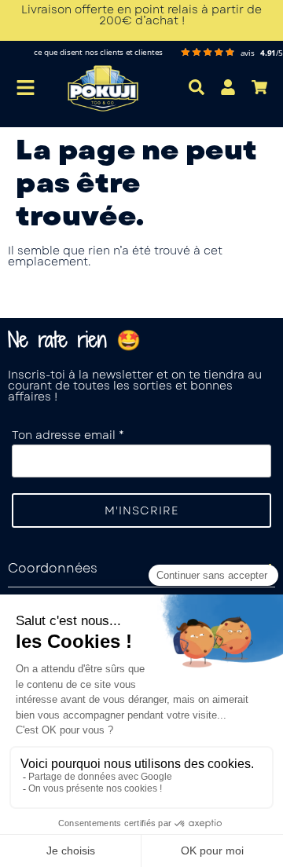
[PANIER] (259, 87)
